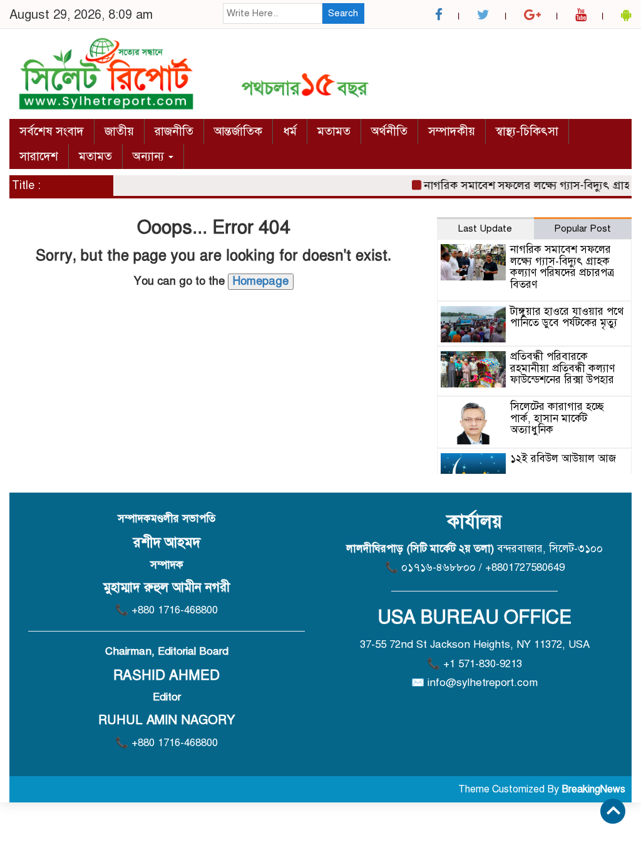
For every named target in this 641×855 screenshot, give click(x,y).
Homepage (261, 281)
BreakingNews (593, 789)
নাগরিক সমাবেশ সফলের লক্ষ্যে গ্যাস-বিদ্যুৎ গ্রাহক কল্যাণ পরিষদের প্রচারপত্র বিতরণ (562, 267)
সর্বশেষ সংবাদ (51, 131)
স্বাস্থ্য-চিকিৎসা (527, 131)
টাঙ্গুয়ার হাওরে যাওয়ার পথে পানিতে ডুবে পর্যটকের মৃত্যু (566, 317)
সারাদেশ (38, 156)
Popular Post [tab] (582, 228)
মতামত (334, 131)
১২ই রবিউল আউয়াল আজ (563, 458)
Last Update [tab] (485, 228)
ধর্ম (290, 131)
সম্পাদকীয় (451, 131)
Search (343, 13)
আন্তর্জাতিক (238, 131)
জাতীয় (119, 131)
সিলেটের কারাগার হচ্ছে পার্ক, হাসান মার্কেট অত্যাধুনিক (557, 418)
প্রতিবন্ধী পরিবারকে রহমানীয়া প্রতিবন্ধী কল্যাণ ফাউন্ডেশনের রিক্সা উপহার (562, 368)
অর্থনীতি (389, 131)
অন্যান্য (150, 156)
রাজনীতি (174, 131)
